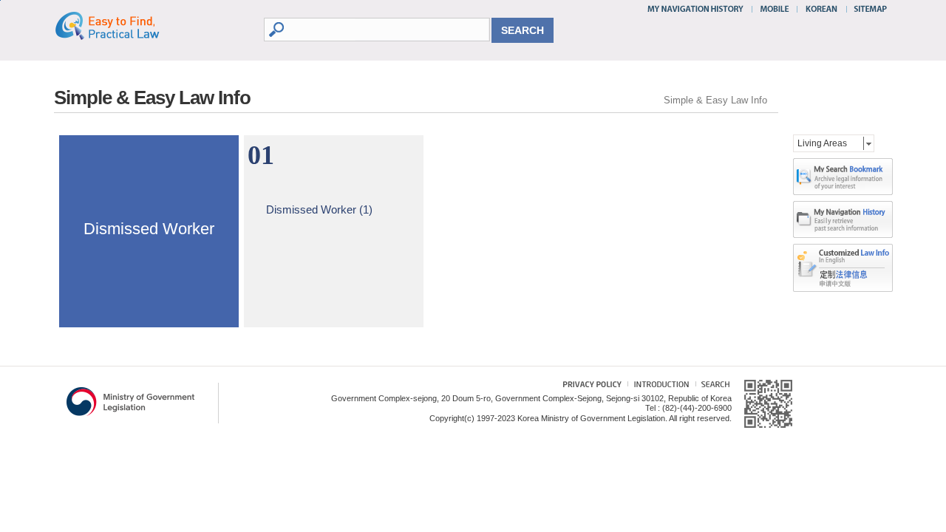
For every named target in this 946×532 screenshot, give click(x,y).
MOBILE (774, 9)
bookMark (843, 176)
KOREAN (822, 9)
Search (712, 386)
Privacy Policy (584, 386)
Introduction (659, 386)
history (843, 219)
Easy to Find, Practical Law (122, 25)
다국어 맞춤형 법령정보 (843, 256)
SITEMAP (867, 9)
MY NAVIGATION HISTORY (697, 9)
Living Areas (822, 143)
